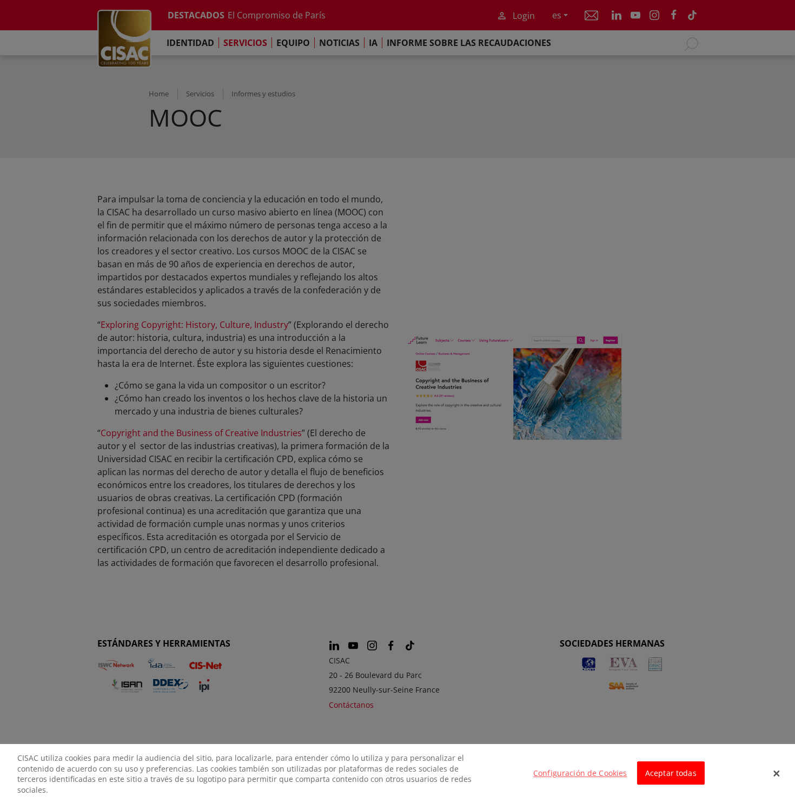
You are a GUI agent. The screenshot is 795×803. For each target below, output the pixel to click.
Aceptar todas (671, 773)
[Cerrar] (776, 774)
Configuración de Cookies (580, 773)
